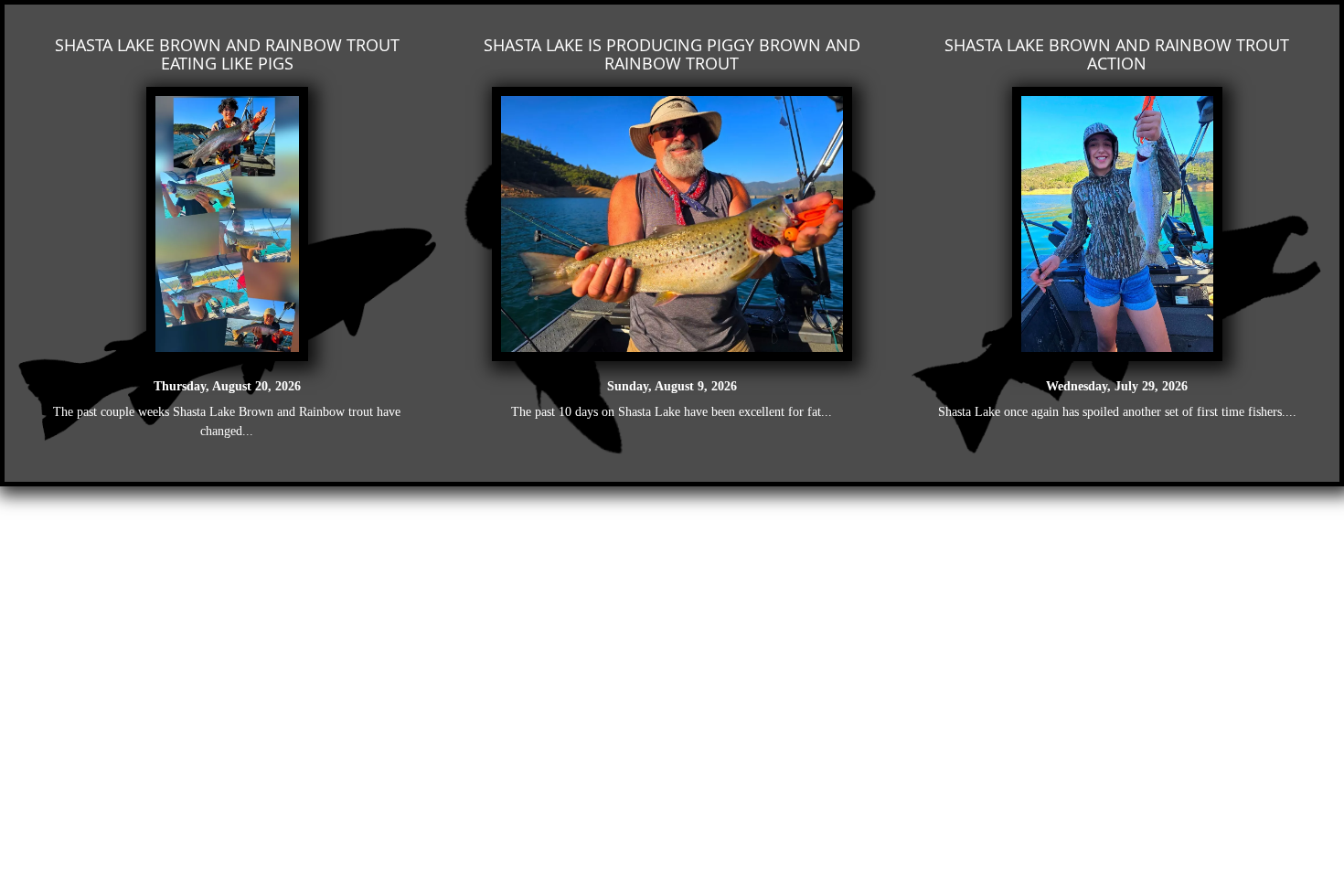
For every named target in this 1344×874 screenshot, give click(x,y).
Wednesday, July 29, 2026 (1117, 386)
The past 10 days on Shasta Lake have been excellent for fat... (671, 412)
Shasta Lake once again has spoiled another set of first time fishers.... (1117, 412)
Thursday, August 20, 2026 (227, 386)
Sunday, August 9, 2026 (672, 386)
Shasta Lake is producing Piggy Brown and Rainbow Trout (672, 54)
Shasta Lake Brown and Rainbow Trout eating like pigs (227, 54)
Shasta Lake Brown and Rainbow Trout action (1116, 54)
